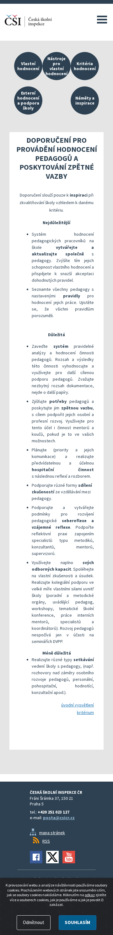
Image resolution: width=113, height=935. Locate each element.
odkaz (90, 894)
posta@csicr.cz (59, 817)
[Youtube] (68, 857)
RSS (46, 841)
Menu (102, 19)
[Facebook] (36, 857)
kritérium (85, 712)
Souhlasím (77, 922)
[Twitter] (52, 857)
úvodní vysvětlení (77, 705)
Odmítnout (33, 922)
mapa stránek (52, 832)
